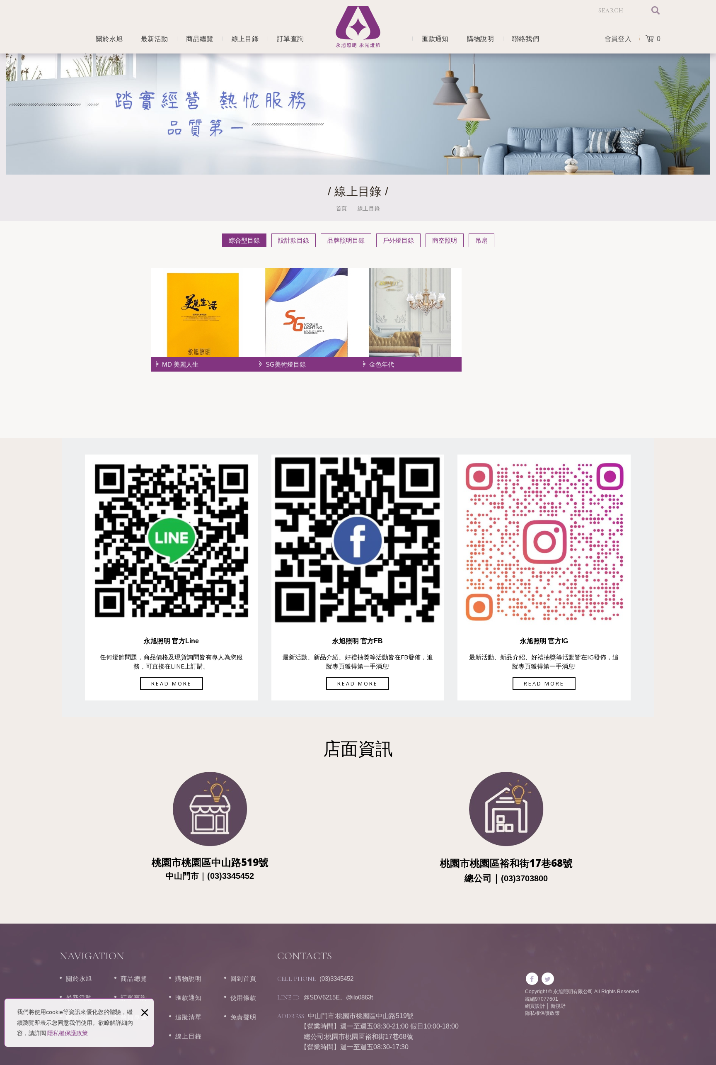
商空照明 (444, 240)
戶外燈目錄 (398, 240)
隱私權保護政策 (67, 1033)
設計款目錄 (293, 240)
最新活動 (154, 38)
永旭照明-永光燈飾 (358, 27)
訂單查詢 (290, 38)
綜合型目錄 (244, 240)
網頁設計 (535, 1006)
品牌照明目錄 (346, 240)
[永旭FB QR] (358, 539)
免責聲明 (243, 1017)
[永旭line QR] (171, 539)
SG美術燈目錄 (306, 320)
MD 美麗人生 (202, 320)
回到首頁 (243, 978)
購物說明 (480, 38)
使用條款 (243, 997)
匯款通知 (434, 38)
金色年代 (410, 320)
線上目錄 (245, 38)
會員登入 (618, 38)
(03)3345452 (336, 978)
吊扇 (481, 240)
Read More (171, 683)
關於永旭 (109, 38)
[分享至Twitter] (548, 979)
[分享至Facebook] (532, 979)
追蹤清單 (188, 1017)
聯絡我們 (525, 38)
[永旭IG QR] (544, 539)
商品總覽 (199, 38)
